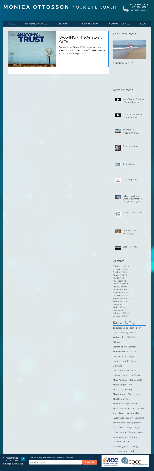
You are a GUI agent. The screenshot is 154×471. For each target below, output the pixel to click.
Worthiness (118, 418)
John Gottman (120, 375)
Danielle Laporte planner (125, 361)
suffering (134, 446)
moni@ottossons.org (139, 10)
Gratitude (117, 366)
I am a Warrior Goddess (124, 370)
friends (122, 427)
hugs (129, 427)
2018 (115, 332)
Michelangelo (135, 380)
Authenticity (119, 337)
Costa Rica (118, 356)
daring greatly (134, 422)
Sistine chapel (135, 394)
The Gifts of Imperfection (125, 403)
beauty (129, 418)
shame (133, 437)
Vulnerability (133, 413)
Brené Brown (119, 351)
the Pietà (117, 451)
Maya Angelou (120, 380)
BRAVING (131, 337)
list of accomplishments (125, 432)
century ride (119, 422)
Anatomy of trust (127, 332)
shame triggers (120, 446)
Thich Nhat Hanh (121, 408)
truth (132, 451)
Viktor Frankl (119, 413)
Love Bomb (134, 375)
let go (137, 427)
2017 (138, 328)
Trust (133, 408)
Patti (130, 384)
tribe (125, 451)
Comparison (133, 351)
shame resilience (121, 441)
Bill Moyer (118, 342)
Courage (129, 356)
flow (115, 427)
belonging (139, 418)
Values (141, 408)
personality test (120, 437)
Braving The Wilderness (124, 347)
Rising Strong (119, 394)
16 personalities (120, 328)
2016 (132, 328)
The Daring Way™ (121, 399)
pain (140, 432)
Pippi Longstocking (122, 389)
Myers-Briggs (119, 384)
